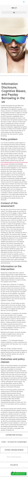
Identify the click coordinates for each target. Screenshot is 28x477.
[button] (14, 12)
